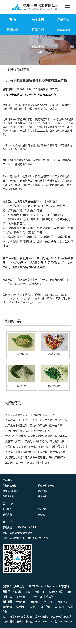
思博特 (33, 606)
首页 (11, 69)
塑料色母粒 (8, 496)
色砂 (28, 591)
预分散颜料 (33, 283)
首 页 (12, 19)
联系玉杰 (8, 522)
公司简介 (7, 509)
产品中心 (63, 19)
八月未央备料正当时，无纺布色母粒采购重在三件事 (33, 425)
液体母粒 (39, 591)
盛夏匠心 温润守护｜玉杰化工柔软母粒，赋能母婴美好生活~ (38, 446)
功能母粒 (42, 490)
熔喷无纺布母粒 (11, 490)
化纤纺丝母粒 (9, 485)
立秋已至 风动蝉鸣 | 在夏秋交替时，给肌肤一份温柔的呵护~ (38, 436)
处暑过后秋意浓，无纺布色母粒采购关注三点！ (31, 414)
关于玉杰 (38, 19)
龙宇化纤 (45, 606)
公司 (5, 176)
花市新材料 (20, 601)
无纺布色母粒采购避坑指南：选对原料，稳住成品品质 (35, 452)
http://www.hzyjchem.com (29, 302)
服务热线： (19, 527)
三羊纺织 (59, 606)
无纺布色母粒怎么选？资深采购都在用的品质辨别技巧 (35, 457)
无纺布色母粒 (57, 279)
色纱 (10, 283)
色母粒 (43, 279)
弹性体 (49, 596)
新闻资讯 (13, 29)
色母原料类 (43, 496)
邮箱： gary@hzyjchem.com (17, 532)
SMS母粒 (20, 283)
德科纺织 (48, 601)
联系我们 (38, 29)
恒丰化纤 (20, 606)
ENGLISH (63, 29)
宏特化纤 (35, 601)
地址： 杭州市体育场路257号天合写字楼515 (25, 538)
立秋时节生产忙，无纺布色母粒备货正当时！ (30, 430)
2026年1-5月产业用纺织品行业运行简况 (27, 462)
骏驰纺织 (7, 606)
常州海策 (62, 601)
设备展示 (42, 514)
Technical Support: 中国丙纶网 (52, 586)
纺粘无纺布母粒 (46, 485)
